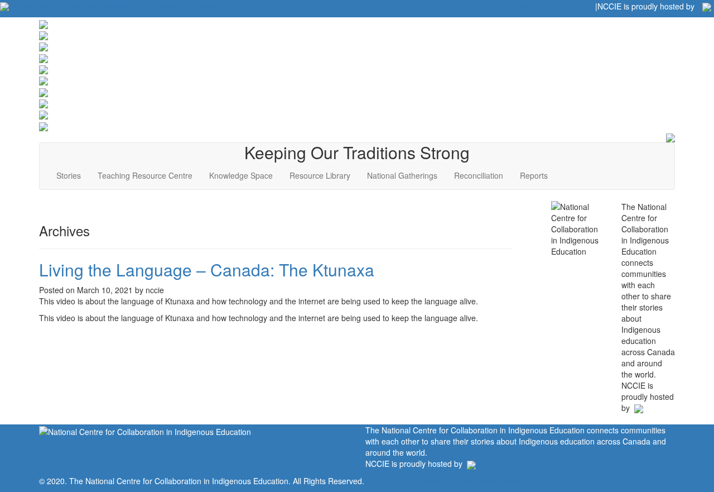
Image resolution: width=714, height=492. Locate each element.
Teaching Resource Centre (145, 175)
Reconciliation (478, 175)
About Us (33, 5)
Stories (68, 175)
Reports (534, 175)
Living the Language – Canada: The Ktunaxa (206, 269)
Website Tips (126, 5)
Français (206, 5)
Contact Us (76, 5)
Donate (170, 5)
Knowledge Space (241, 175)
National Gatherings (402, 175)
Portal (459, 480)
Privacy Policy (501, 480)
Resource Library (320, 175)
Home (430, 480)
